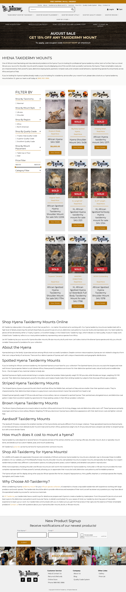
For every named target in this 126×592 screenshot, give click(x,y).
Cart (120, 9)
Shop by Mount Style (70, 15)
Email (50, 531)
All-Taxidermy (9, 496)
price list (17, 447)
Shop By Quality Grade (26, 131)
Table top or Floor (23, 153)
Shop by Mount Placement (46, 15)
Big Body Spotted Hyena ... (77, 130)
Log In (111, 9)
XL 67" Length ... (100, 201)
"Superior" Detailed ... (55, 278)
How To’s (78, 5)
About (45, 5)
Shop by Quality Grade (92, 15)
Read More (55, 134)
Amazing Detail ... (101, 129)
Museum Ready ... (55, 131)
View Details (55, 153)
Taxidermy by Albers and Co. (58, 5)
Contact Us (106, 5)
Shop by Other (62, 19)
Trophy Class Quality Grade (27, 136)
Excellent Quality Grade (26, 141)
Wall (18, 156)
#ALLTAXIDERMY (63, 555)
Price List (102, 576)
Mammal (20, 103)
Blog (99, 5)
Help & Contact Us (54, 573)
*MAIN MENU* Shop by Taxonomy (20, 15)
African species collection (51, 487)
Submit (24, 542)
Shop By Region (22, 119)
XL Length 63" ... (78, 201)
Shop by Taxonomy (24, 99)
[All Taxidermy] (29, 573)
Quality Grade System (90, 5)
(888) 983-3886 (43, 78)
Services (71, 5)
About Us (77, 573)
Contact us (14, 504)
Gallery (101, 573)
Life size (20, 112)
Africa (19, 124)
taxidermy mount (28, 487)
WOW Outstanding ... (100, 278)
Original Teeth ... (55, 198)
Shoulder (20, 115)
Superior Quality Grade (25, 139)
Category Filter (22, 170)
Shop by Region (111, 15)
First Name (21, 531)
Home (40, 5)
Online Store (52, 579)
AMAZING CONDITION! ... (78, 278)
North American (23, 127)
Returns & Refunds (55, 576)
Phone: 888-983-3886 (56, 582)
